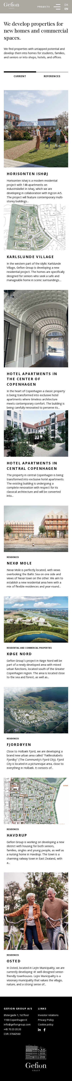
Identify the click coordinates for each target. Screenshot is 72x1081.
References (52, 76)
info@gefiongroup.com (17, 1024)
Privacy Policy (46, 1020)
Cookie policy (45, 1024)
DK (66, 5)
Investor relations (48, 1015)
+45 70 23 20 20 (12, 1029)
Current (20, 76)
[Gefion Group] (11, 6)
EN (66, 9)
